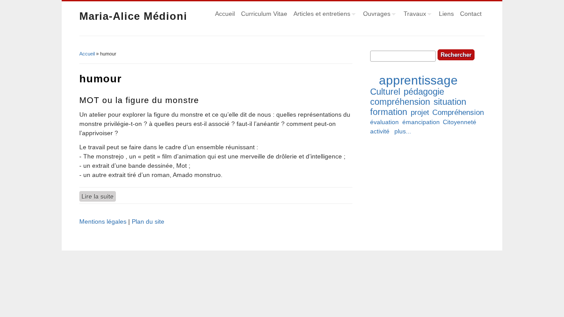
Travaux (413, 15)
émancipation (421, 121)
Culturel (385, 91)
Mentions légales (102, 221)
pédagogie (424, 91)
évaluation (384, 121)
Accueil (225, 13)
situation (450, 102)
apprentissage (418, 80)
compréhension (400, 102)
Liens (446, 13)
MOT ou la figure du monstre (139, 100)
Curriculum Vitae (264, 13)
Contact (471, 13)
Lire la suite (99, 196)
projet (420, 112)
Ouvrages (375, 15)
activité (380, 131)
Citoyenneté (459, 121)
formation (388, 112)
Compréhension (458, 112)
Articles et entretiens (320, 15)
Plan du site (148, 221)
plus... (402, 131)
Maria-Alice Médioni (133, 16)
